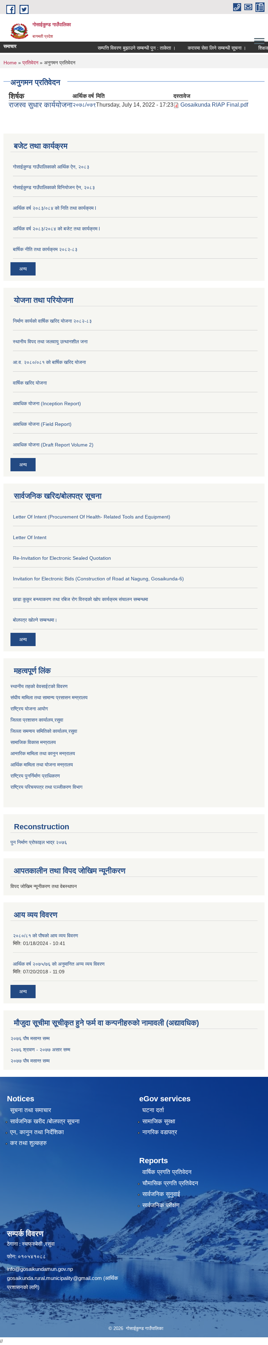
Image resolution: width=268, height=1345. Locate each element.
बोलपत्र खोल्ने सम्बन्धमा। (35, 620)
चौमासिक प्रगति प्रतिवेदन (170, 1183)
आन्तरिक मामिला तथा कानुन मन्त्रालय (42, 753)
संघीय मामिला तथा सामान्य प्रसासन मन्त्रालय (49, 697)
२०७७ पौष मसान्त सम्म (30, 1061)
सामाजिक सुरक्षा (158, 1121)
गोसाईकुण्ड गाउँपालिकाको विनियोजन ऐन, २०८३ (54, 187)
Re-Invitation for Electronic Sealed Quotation (62, 558)
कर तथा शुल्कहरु (28, 1143)
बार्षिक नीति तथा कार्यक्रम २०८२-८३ (45, 249)
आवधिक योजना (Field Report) (42, 424)
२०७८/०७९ (84, 105)
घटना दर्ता (153, 1110)
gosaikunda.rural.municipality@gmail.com (54, 1278)
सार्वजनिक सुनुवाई (161, 1194)
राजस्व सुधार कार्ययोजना (41, 105)
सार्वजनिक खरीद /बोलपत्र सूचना (45, 1121)
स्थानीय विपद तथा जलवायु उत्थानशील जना (50, 341)
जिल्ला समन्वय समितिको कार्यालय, (39, 731)
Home (10, 62)
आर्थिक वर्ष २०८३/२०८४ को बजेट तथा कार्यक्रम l (56, 228)
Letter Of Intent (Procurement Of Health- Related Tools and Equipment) (91, 517)
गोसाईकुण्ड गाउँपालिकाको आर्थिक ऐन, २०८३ (51, 167)
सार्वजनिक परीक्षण (160, 1205)
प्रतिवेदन (30, 62)
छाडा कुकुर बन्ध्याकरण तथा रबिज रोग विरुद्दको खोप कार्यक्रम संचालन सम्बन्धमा (80, 599)
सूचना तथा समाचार (30, 1110)
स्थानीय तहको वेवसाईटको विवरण (39, 686)
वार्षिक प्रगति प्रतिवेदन (167, 1172)
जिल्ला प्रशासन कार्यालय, (32, 720)
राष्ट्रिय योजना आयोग (29, 708)
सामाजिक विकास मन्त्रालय (33, 742)
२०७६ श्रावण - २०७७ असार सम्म (40, 1049)
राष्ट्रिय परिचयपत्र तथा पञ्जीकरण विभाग (46, 787)
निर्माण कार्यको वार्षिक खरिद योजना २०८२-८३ (52, 321)
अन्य (23, 269)
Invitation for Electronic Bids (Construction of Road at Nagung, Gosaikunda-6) (98, 578)
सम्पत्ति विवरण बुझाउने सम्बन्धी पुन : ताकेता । (126, 48)
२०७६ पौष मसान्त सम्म (30, 1038)
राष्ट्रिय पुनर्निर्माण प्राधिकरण (35, 776)
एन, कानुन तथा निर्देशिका (37, 1132)
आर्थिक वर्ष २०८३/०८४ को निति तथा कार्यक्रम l (54, 208)
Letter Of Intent (29, 537)
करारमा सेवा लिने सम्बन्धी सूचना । (207, 48)
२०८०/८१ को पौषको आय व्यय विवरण (45, 935)
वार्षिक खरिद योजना (30, 383)
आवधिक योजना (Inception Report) (47, 403)
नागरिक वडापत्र (159, 1132)
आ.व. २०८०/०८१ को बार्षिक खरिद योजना (49, 362)
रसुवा (58, 720)
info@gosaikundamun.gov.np (40, 1269)
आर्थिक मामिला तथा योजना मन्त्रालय (41, 764)
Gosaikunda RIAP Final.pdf (214, 105)
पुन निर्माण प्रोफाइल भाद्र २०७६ (38, 842)
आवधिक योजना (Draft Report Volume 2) (53, 445)
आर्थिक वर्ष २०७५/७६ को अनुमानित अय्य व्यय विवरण (59, 964)
